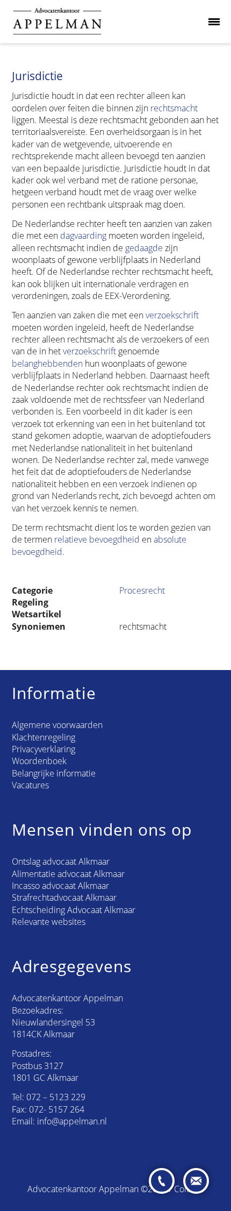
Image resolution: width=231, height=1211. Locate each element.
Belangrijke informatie (54, 773)
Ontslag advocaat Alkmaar (61, 861)
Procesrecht (142, 590)
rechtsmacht (174, 108)
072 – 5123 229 (55, 1097)
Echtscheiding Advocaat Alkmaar (73, 910)
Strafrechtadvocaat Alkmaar (64, 897)
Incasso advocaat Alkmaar (60, 886)
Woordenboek (39, 761)
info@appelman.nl (72, 1121)
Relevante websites (48, 922)
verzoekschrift (172, 315)
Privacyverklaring (43, 749)
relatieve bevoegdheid (97, 539)
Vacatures (30, 785)
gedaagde (144, 248)
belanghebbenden (47, 363)
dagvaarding (83, 235)
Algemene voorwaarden (57, 725)
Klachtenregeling (43, 737)
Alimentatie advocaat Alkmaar (68, 874)
